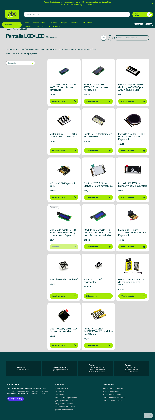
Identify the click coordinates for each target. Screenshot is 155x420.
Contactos (59, 391)
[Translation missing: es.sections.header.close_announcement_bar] (152, 3)
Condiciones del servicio (65, 406)
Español (149, 24)
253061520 (59, 394)
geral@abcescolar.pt (64, 400)
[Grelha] (103, 37)
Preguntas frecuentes (64, 403)
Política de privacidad (112, 391)
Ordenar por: (120, 38)
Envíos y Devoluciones (112, 394)
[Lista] (110, 37)
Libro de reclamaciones (112, 400)
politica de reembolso (64, 410)
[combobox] (20, 63)
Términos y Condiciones (113, 388)
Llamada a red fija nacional (66, 397)
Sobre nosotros (61, 388)
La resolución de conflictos (114, 397)
